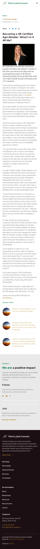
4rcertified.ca (7, 298)
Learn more (6, 455)
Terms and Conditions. (16, 539)
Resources (5, 499)
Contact (4, 508)
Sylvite (28, 95)
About (4, 491)
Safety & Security (8, 470)
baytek (11, 543)
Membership (6, 495)
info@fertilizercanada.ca (12, 527)
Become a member (9, 420)
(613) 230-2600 (9, 525)
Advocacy (5, 474)
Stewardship (6, 466)
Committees (6, 478)
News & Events (7, 503)
